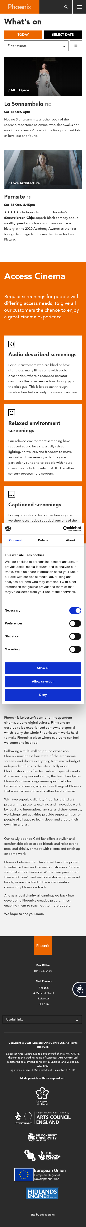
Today (23, 35)
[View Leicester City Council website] (42, 1095)
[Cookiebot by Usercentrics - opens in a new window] (63, 529)
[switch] (75, 623)
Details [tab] (43, 540)
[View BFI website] (42, 1155)
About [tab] (70, 540)
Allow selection (43, 681)
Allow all (43, 668)
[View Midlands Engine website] (42, 1193)
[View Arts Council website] (42, 1117)
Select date (63, 35)
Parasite (15, 196)
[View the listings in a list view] (76, 46)
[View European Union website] (42, 1174)
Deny (43, 694)
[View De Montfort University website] (42, 1136)
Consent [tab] (15, 540)
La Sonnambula (24, 103)
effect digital (47, 1214)
